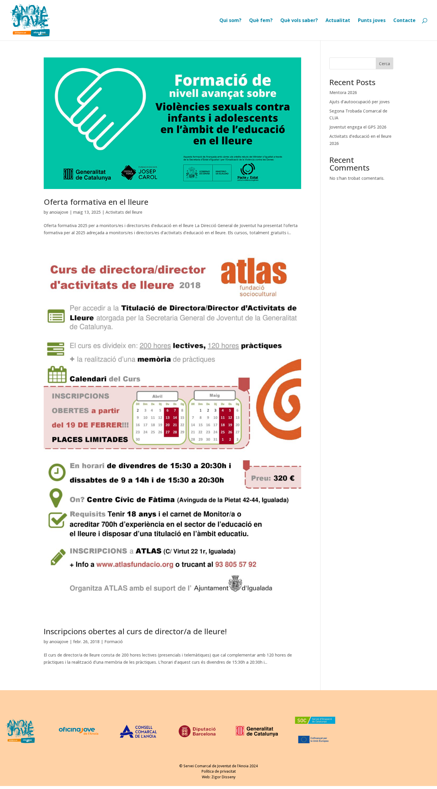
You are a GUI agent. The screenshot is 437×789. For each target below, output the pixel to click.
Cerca (384, 63)
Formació (113, 641)
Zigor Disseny (223, 776)
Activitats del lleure (124, 212)
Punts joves (372, 21)
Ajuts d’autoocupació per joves (359, 101)
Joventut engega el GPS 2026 (357, 127)
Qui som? (230, 21)
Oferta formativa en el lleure (96, 201)
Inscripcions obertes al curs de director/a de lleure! (135, 631)
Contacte (404, 21)
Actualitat (338, 21)
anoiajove (58, 212)
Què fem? (261, 21)
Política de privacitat (219, 771)
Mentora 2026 (343, 92)
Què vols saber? (299, 21)
